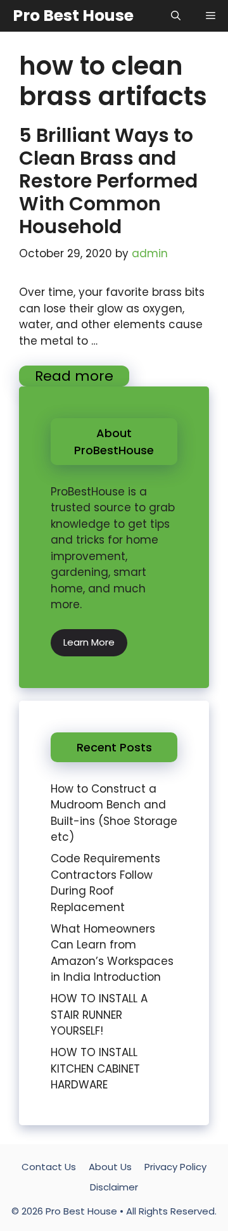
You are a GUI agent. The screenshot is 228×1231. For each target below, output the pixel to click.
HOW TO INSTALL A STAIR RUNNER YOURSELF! (99, 1014)
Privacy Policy (175, 1166)
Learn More (89, 642)
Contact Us (49, 1166)
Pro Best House (73, 15)
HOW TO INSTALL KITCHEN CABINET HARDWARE (95, 1068)
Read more (74, 376)
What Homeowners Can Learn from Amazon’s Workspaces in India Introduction (112, 953)
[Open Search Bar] (175, 16)
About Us (110, 1166)
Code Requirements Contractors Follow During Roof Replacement (105, 883)
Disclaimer (114, 1187)
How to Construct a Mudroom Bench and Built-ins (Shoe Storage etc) (114, 813)
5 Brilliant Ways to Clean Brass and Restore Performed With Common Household (108, 181)
